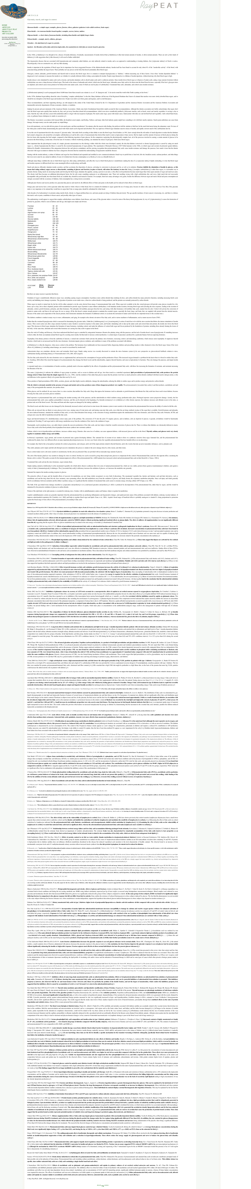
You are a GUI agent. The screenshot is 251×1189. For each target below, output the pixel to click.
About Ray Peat (9, 29)
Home (4, 25)
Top (103, 1186)
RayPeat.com (12, 42)
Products (6, 31)
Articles (6, 27)
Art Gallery (8, 33)
